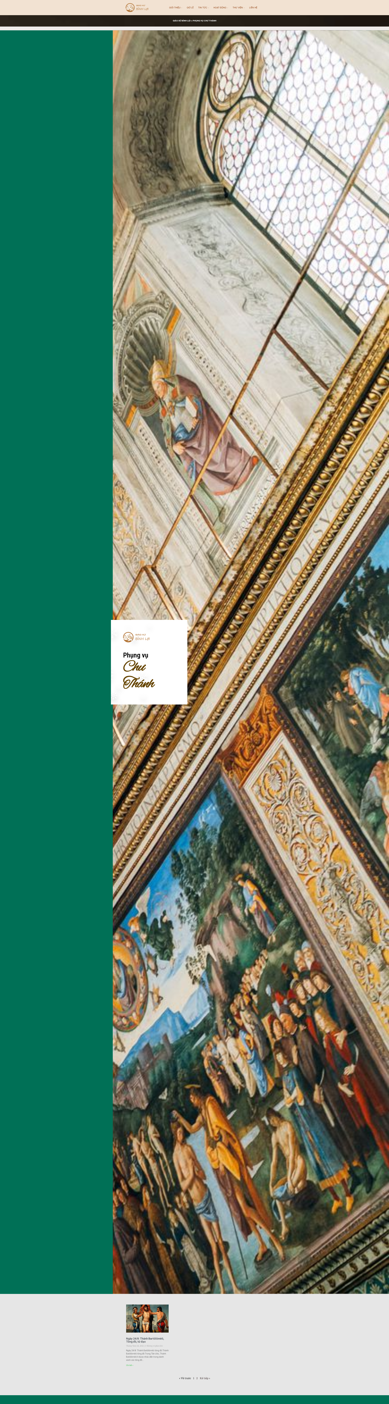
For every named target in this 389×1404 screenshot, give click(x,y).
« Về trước (185, 1378)
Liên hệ (253, 7)
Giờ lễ (190, 7)
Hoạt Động (219, 7)
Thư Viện (238, 7)
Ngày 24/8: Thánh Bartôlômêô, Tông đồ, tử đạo (145, 1340)
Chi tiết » (129, 1365)
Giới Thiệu (174, 7)
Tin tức (202, 7)
